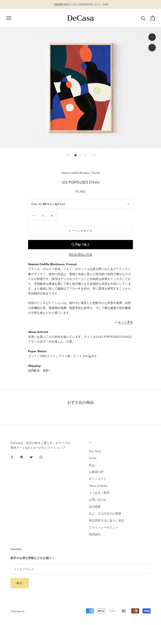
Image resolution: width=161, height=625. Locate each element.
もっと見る (125, 322)
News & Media (98, 486)
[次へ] (93, 155)
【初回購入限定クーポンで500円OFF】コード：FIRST (80, 4)
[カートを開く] (153, 18)
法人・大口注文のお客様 (105, 513)
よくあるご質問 (99, 493)
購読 (20, 583)
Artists (92, 458)
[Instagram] (40, 456)
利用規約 (95, 534)
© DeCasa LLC (17, 611)
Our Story (95, 451)
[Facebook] (11, 456)
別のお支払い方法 (80, 254)
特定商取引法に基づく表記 (106, 520)
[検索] (143, 18)
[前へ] (67, 155)
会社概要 (95, 507)
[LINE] (21, 456)
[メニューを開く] (8, 18)
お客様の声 (96, 472)
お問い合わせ (97, 500)
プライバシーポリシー (103, 527)
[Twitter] (31, 456)
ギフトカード (97, 479)
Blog (92, 465)
